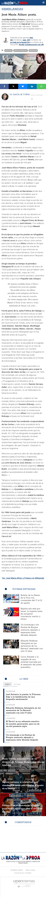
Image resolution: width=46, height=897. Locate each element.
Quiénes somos (16, 870)
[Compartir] (4, 86)
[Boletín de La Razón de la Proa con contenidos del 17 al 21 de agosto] (11, 598)
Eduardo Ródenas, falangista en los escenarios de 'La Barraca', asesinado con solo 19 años (32, 646)
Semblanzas (33, 50)
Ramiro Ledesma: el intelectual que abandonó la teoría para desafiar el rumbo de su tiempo (23, 785)
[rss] (32, 99)
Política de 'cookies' (22, 873)
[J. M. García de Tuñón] (5, 96)
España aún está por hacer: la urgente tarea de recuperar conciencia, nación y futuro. (31, 613)
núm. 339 (26, 40)
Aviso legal (30, 870)
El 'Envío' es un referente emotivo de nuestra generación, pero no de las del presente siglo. (22, 724)
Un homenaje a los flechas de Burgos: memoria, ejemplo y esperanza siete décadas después (30, 629)
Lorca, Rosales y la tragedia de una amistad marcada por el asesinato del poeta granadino (31, 662)
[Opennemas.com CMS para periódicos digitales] (24, 883)
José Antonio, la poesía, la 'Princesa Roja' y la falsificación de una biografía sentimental (23, 697)
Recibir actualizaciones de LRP (31, 45)
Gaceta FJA (8, 50)
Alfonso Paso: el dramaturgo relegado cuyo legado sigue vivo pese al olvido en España (22, 808)
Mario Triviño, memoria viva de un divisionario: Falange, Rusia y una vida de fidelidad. (23, 762)
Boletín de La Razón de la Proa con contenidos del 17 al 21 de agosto (31, 599)
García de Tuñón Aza (20, 50)
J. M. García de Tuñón (19, 94)
